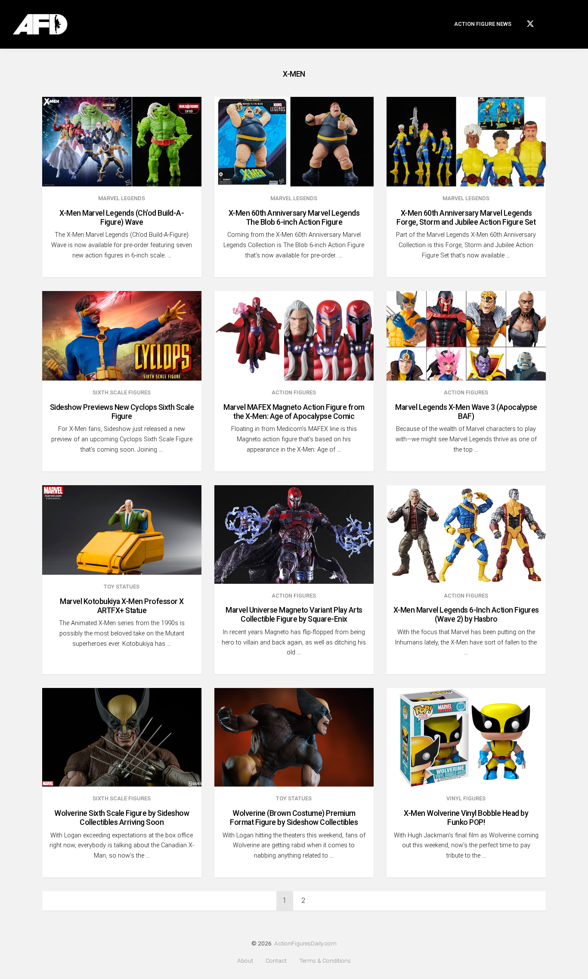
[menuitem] (482, 24)
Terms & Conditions (325, 960)
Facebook (547, 22)
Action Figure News (482, 24)
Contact (276, 960)
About (245, 960)
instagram (561, 22)
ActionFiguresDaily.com (305, 943)
